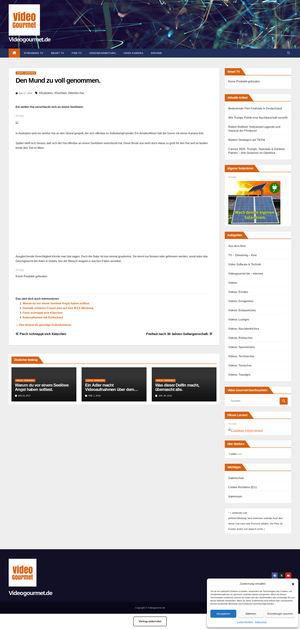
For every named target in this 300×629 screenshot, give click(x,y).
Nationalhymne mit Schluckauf (43, 317)
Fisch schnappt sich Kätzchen (42, 312)
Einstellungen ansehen (280, 613)
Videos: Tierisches (26, 73)
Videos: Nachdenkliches (243, 328)
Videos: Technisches (241, 356)
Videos (232, 282)
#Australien (46, 93)
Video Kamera (133, 53)
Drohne (156, 53)
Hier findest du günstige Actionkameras (45, 324)
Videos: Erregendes (240, 301)
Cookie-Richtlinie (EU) (242, 487)
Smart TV (57, 53)
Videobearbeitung (102, 53)
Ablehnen (250, 613)
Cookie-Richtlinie (245, 622)
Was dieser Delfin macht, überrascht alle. (177, 387)
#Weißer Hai (76, 93)
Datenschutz (261, 622)
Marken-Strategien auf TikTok (246, 139)
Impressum (235, 496)
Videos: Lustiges (238, 319)
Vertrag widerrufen (150, 621)
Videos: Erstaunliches (242, 310)
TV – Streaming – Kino (242, 255)
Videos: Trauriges (239, 374)
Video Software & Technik (244, 264)
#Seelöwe (60, 93)
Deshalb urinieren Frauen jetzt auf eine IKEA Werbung (58, 308)
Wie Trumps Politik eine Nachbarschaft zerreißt (258, 117)
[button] (293, 583)
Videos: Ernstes (238, 291)
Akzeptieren (223, 613)
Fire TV (77, 53)
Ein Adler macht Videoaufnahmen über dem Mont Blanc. (109, 389)
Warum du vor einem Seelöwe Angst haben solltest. (56, 303)
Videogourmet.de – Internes (245, 273)
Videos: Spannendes (241, 347)
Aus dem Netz (237, 246)
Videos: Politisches (240, 337)
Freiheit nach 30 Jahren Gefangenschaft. (177, 334)
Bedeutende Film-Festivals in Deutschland (255, 108)
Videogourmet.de (30, 39)
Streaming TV (33, 53)
